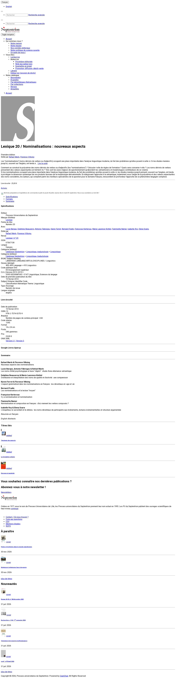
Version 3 (20, 341)
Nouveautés (16, 77)
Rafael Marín (14, 157)
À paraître (15, 80)
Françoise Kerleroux (83, 229)
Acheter (4, 188)
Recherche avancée (36, 15)
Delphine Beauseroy (25, 229)
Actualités (15, 89)
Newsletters (6, 492)
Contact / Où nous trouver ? (17, 517)
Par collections (17, 84)
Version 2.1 (10, 341)
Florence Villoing (27, 157)
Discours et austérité (7, 473)
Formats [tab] (9, 199)
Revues (14, 87)
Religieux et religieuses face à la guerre (14, 567)
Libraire (14, 71)
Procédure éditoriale (23, 61)
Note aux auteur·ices (23, 64)
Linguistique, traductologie (37, 252)
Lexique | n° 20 (12, 238)
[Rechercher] (2, 11)
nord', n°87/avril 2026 (7, 661)
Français (5, 2)
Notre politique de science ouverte (25, 50)
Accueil (9, 39)
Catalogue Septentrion (15, 252)
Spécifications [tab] (12, 197)
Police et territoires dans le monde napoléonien (16, 547)
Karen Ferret (56, 229)
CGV (7, 521)
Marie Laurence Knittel (101, 229)
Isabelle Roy (133, 229)
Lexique (9, 220)
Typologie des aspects (8, 440)
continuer (14, 508)
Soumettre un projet (23, 66)
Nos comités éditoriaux (20, 48)
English (9, 6)
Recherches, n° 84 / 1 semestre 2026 (13, 620)
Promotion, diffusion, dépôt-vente (29, 68)
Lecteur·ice (15, 57)
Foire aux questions (14, 519)
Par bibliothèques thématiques (23, 82)
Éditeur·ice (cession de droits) (23, 73)
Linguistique (55, 252)
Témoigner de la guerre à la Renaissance (14, 641)
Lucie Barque (11, 229)
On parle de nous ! (18, 52)
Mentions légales (13, 524)
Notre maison (16, 43)
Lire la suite (43, 163)
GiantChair (64, 676)
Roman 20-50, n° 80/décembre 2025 (12, 599)
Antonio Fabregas (42, 229)
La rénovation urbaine (8, 457)
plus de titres (6, 579)
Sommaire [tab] (10, 201)
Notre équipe (16, 46)
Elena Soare (144, 229)
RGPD (8, 526)
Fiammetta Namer (119, 229)
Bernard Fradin (68, 229)
